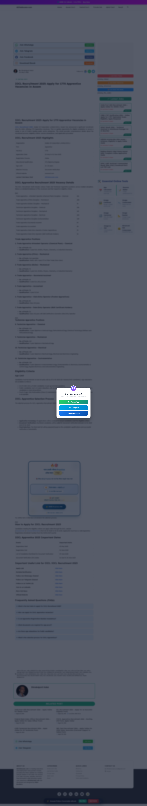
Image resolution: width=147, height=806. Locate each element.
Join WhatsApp (73, 402)
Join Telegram (73, 408)
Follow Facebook (73, 413)
